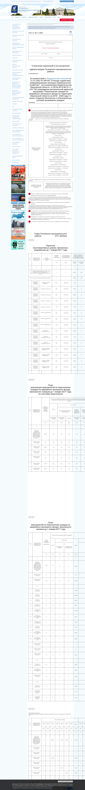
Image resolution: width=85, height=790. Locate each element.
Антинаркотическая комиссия (17, 109)
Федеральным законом (57, 78)
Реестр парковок (16, 146)
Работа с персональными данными (16, 66)
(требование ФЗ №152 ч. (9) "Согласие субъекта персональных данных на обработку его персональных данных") (32, 787)
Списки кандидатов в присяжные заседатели (18, 139)
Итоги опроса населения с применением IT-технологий (16, 151)
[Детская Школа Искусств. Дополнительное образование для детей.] (18, 244)
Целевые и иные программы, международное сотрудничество (16, 26)
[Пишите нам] (15, 1)
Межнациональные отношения (17, 124)
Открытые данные (16, 55)
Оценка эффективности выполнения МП (18, 131)
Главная (29, 23)
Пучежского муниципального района (29, 9)
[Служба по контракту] (18, 187)
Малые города (15, 121)
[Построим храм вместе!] (18, 229)
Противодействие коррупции (16, 61)
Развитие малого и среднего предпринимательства (17, 74)
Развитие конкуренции (18, 128)
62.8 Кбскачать (71, 34)
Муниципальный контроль (16, 39)
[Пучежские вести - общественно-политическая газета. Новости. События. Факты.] (18, 207)
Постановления (40, 23)
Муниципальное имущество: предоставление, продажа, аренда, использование (16, 85)
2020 (46, 23)
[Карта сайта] (16, 1)
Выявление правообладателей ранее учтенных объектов (17, 93)
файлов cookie (40, 783)
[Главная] (13, 1)
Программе (31, 240)
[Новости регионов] (18, 215)
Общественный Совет (17, 70)
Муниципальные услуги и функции (18, 31)
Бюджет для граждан (17, 101)
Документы (34, 23)
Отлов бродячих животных (16, 143)
